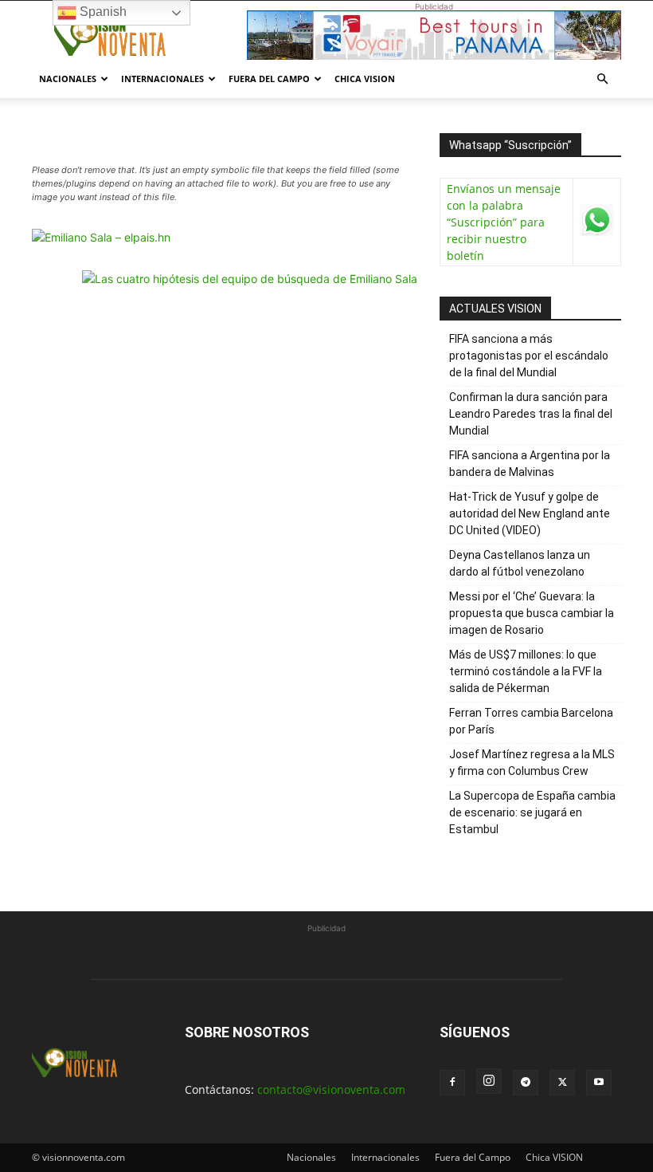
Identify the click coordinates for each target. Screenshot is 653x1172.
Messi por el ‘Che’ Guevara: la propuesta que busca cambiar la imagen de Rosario (531, 613)
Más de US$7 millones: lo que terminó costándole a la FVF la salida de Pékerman (525, 671)
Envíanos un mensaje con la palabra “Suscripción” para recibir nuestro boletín (504, 222)
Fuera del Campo (269, 79)
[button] (602, 79)
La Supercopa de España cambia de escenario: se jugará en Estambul (532, 812)
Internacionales (162, 79)
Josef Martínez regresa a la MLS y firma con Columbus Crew (532, 762)
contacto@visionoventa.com (331, 1089)
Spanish (101, 11)
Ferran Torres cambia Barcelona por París (531, 721)
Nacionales (67, 79)
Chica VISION (364, 79)
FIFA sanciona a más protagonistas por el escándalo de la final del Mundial (528, 355)
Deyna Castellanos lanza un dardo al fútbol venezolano (519, 563)
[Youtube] (599, 1082)
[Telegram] (525, 1082)
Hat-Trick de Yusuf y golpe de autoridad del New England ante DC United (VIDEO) (529, 513)
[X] (562, 1082)
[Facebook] (452, 1082)
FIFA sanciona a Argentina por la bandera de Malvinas (529, 463)
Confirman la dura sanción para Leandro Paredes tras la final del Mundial (530, 414)
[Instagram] (489, 1081)
